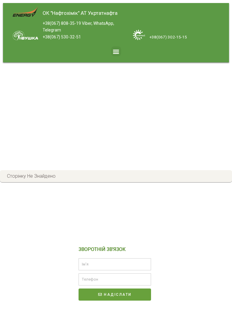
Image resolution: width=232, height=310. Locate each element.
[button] (116, 51)
